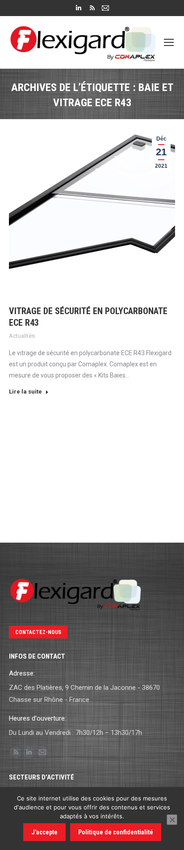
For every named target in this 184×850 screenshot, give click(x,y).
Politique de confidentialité (115, 832)
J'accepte (44, 832)
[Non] (172, 819)
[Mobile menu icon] (169, 42)
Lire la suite (25, 391)
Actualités (22, 335)
